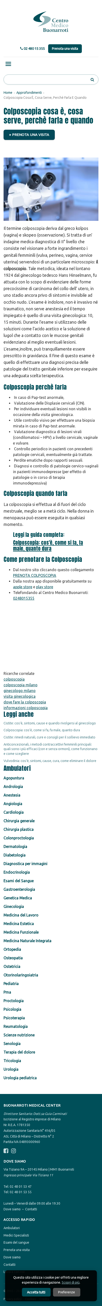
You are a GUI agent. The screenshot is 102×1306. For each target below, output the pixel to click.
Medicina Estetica (19, 923)
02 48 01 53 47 (21, 1186)
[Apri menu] (8, 64)
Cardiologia (14, 812)
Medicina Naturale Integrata (27, 941)
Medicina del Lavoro (21, 915)
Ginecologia (14, 906)
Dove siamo (12, 1209)
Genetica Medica (18, 898)
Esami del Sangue (19, 881)
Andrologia (13, 786)
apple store (22, 587)
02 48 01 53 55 (21, 1192)
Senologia (12, 1043)
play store (44, 587)
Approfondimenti (29, 92)
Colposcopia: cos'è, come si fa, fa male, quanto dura (48, 545)
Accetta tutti (36, 1292)
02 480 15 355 (34, 48)
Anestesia (12, 795)
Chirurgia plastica (19, 829)
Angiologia (13, 803)
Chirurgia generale (19, 821)
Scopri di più (70, 1282)
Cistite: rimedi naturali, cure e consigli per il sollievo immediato (49, 737)
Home (8, 92)
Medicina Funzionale (21, 932)
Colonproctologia (19, 838)
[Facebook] (6, 1151)
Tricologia (12, 1061)
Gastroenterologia (19, 889)
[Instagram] (13, 1151)
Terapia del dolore (19, 1052)
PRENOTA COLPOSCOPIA (34, 575)
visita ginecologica (20, 696)
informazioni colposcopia (26, 708)
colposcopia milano (20, 685)
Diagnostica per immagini (25, 863)
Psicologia (12, 1009)
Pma (7, 992)
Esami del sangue (16, 1242)
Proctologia (14, 1001)
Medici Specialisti (16, 1235)
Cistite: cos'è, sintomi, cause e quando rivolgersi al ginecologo (50, 723)
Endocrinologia (17, 872)
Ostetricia (12, 966)
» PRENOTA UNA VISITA (29, 135)
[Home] (51, 22)
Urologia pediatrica (20, 1078)
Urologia (11, 1069)
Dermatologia (15, 846)
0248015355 (23, 598)
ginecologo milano (20, 690)
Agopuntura (14, 778)
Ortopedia (12, 949)
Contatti (31, 1209)
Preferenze (66, 1292)
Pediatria (11, 983)
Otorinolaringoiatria (21, 975)
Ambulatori (12, 1228)
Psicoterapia (14, 1018)
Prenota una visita (65, 48)
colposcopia (14, 679)
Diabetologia (15, 855)
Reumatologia (16, 1026)
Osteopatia (13, 958)
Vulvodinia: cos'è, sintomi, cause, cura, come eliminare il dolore (50, 761)
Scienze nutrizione (19, 1035)
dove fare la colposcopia (25, 702)
